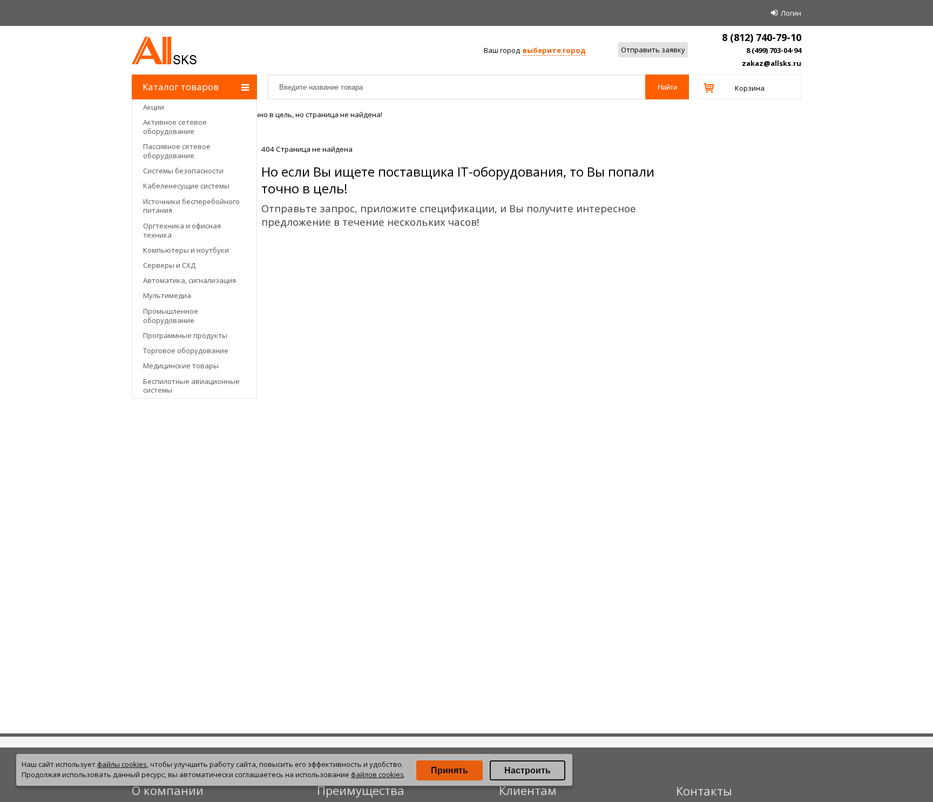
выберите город (554, 50)
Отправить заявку (653, 50)
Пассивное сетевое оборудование (177, 150)
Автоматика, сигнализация (189, 280)
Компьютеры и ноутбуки (186, 250)
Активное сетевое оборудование (175, 126)
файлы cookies (122, 764)
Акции (153, 107)
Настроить (527, 770)
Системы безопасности (183, 171)
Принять (449, 770)
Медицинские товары (181, 365)
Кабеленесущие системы (186, 186)
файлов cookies (377, 774)
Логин (791, 13)
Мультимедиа (167, 295)
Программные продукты (185, 335)
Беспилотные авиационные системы (191, 385)
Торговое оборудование (185, 350)
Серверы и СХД (169, 265)
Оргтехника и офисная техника (182, 230)
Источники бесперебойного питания (191, 206)
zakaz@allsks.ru (771, 63)
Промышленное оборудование (170, 315)
